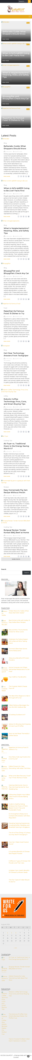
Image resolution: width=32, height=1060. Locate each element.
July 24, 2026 (17, 495)
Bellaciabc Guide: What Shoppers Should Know (14, 32)
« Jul (15, 948)
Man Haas (9, 151)
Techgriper (7, 360)
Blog (28, 22)
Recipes (6, 487)
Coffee (6, 396)
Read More (5, 39)
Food (28, 109)
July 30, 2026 (17, 451)
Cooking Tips (8, 440)
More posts (16, 559)
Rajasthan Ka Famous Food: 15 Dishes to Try (13, 119)
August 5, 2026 (7, 123)
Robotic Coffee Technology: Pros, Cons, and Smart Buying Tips (15, 401)
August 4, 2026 (18, 407)
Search (3, 569)
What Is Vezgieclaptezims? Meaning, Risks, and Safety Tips (15, 75)
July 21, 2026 (17, 535)
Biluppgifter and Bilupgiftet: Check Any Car (15, 97)
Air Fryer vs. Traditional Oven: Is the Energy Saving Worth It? (16, 446)
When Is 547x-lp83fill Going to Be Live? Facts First (15, 54)
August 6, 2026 (7, 36)
